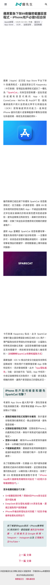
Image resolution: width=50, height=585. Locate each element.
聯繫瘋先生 (19, 579)
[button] (46, 4)
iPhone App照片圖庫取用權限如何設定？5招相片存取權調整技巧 (25, 479)
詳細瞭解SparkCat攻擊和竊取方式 (25, 353)
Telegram (11, 537)
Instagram (24, 537)
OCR (18, 24)
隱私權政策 (30, 579)
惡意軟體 (38, 24)
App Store (8, 24)
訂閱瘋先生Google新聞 (27, 533)
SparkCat (12, 92)
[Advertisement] (25, 51)
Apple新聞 (8, 22)
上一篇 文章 (25, 555)
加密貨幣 (27, 24)
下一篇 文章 (25, 561)
